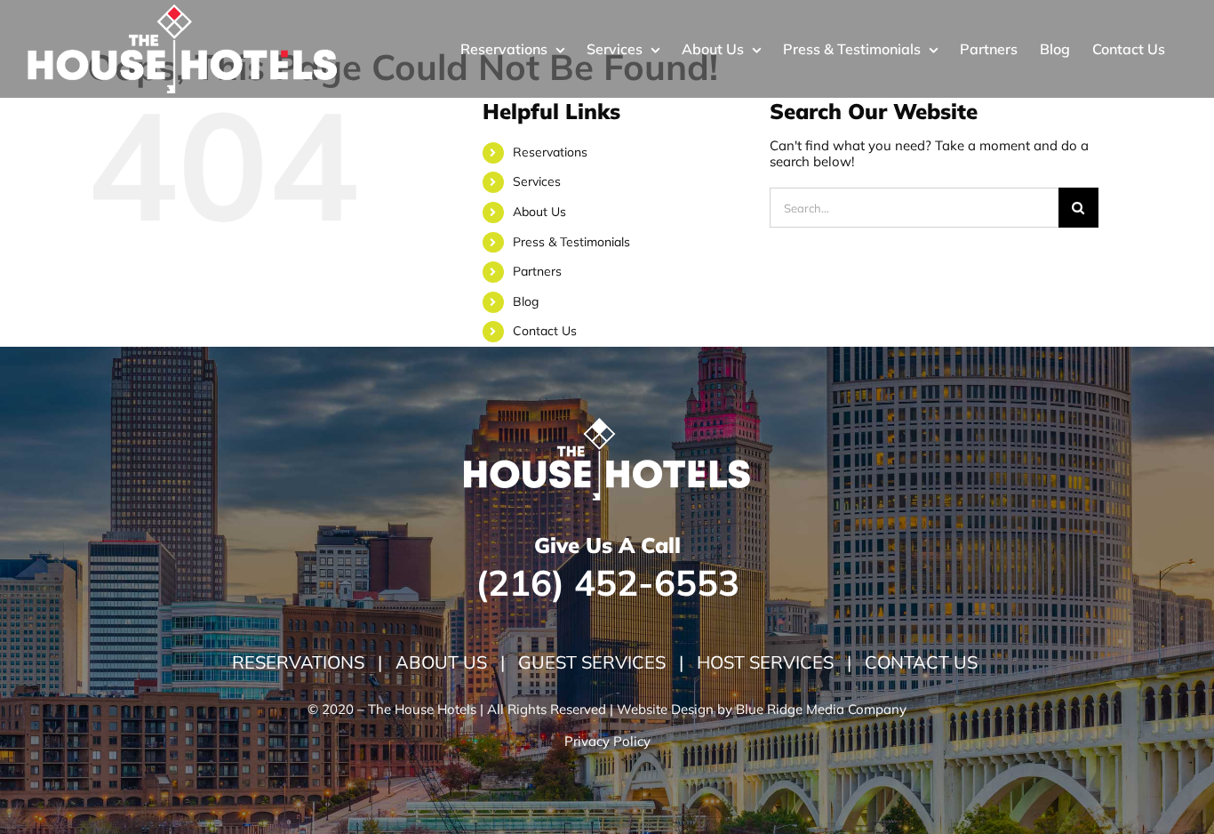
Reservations (550, 152)
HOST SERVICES (763, 662)
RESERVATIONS (305, 662)
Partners (537, 271)
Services (537, 181)
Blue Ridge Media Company (821, 709)
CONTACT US (921, 662)
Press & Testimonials (571, 242)
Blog (526, 301)
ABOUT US (443, 662)
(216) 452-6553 (607, 582)
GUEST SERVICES (594, 662)
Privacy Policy (607, 741)
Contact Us (545, 331)
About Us (539, 212)
